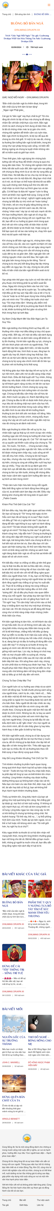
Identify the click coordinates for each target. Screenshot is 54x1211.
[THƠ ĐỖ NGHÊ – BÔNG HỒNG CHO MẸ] (40, 1023)
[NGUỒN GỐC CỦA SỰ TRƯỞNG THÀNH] (14, 1023)
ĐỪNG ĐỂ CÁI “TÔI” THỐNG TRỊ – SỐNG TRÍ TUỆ (13, 970)
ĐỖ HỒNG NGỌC (36, 1062)
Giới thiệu (24, 1205)
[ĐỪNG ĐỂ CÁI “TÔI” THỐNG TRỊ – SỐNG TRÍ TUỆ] (14, 953)
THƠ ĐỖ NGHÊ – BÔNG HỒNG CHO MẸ (39, 1041)
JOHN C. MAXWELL (11, 1062)
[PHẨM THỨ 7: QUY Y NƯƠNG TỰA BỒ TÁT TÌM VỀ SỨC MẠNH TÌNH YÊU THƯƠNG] (40, 889)
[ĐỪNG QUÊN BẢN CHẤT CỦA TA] (14, 1083)
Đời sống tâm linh (22, 14)
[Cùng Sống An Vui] (27, 1138)
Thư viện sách (43, 1200)
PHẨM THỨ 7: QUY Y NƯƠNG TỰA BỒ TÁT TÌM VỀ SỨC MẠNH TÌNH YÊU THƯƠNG (39, 909)
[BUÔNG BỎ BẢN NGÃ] (14, 889)
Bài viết (23, 1200)
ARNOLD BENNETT (11, 1118)
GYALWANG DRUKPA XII (27, 29)
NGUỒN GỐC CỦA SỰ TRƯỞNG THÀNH (13, 1041)
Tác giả (5, 1205)
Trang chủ (6, 14)
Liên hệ (40, 1205)
